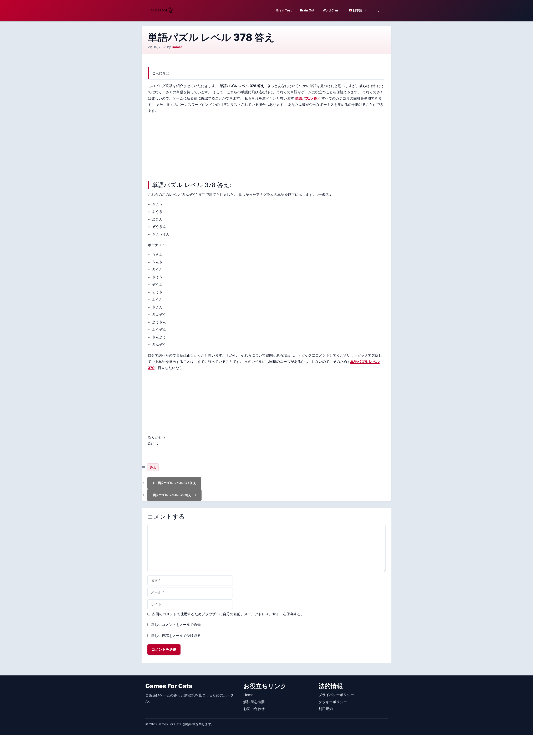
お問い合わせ (254, 709)
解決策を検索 (254, 702)
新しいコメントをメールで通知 (176, 625)
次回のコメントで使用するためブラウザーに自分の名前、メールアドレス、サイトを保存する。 (228, 614)
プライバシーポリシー (336, 695)
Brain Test (284, 10)
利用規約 (326, 709)
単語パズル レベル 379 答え (171, 495)
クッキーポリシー (333, 702)
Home (248, 695)
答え (153, 467)
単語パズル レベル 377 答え (176, 483)
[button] (377, 10)
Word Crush (331, 10)
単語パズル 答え (308, 98)
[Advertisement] (266, 146)
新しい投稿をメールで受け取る (176, 636)
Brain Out (307, 10)
